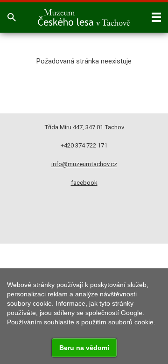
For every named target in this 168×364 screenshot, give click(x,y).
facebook (84, 182)
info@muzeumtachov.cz (84, 164)
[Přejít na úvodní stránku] (84, 17)
